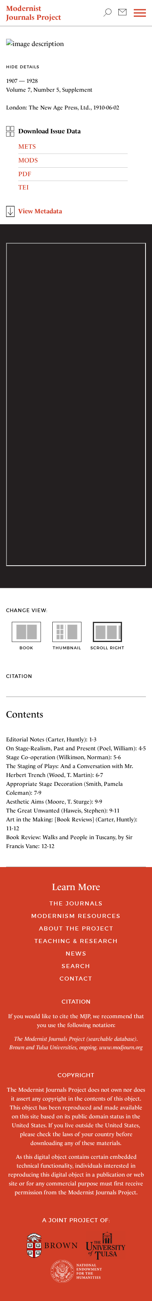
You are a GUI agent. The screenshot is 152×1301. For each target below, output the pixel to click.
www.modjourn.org (121, 1047)
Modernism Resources (76, 916)
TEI (23, 187)
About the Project (76, 928)
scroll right (107, 647)
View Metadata (40, 211)
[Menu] (140, 13)
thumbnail (67, 647)
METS (27, 146)
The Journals (76, 903)
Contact (76, 978)
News (76, 953)
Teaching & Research (76, 941)
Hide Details (22, 66)
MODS (28, 160)
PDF (24, 174)
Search (76, 966)
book (26, 647)
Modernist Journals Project (33, 12)
